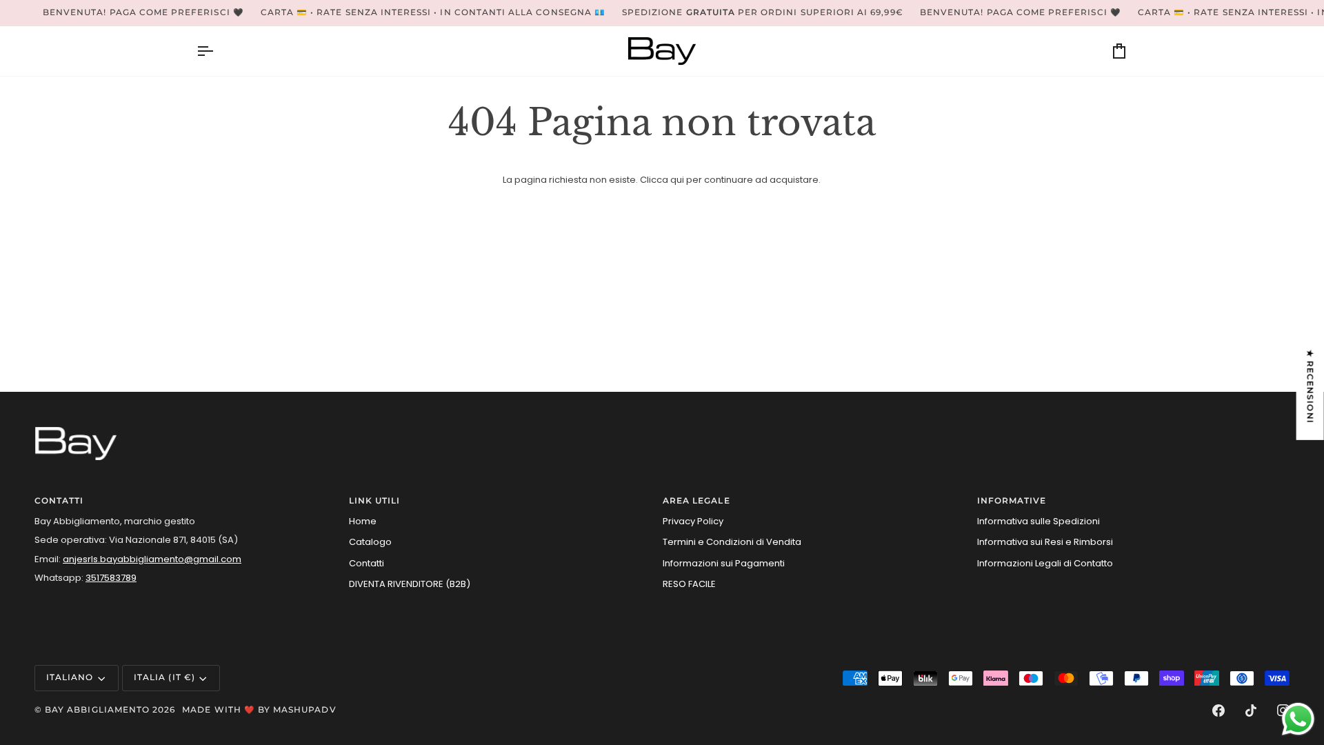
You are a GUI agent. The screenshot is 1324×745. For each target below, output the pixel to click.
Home (363, 521)
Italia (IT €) (164, 677)
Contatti (366, 563)
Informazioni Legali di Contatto (1045, 563)
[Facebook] (1218, 710)
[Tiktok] (1250, 710)
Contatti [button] (58, 501)
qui (677, 179)
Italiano (69, 677)
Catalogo (370, 541)
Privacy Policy (693, 521)
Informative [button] (1012, 501)
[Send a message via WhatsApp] (1298, 719)
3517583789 (111, 577)
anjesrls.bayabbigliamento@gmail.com (152, 559)
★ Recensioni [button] (1310, 387)
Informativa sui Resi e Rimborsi (1045, 541)
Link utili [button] (375, 501)
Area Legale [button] (696, 501)
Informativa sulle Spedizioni (1038, 521)
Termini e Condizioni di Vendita (732, 541)
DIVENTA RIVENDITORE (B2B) (409, 583)
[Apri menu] (217, 51)
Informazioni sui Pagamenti (724, 563)
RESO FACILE (689, 583)
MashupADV (304, 710)
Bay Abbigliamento (97, 710)
